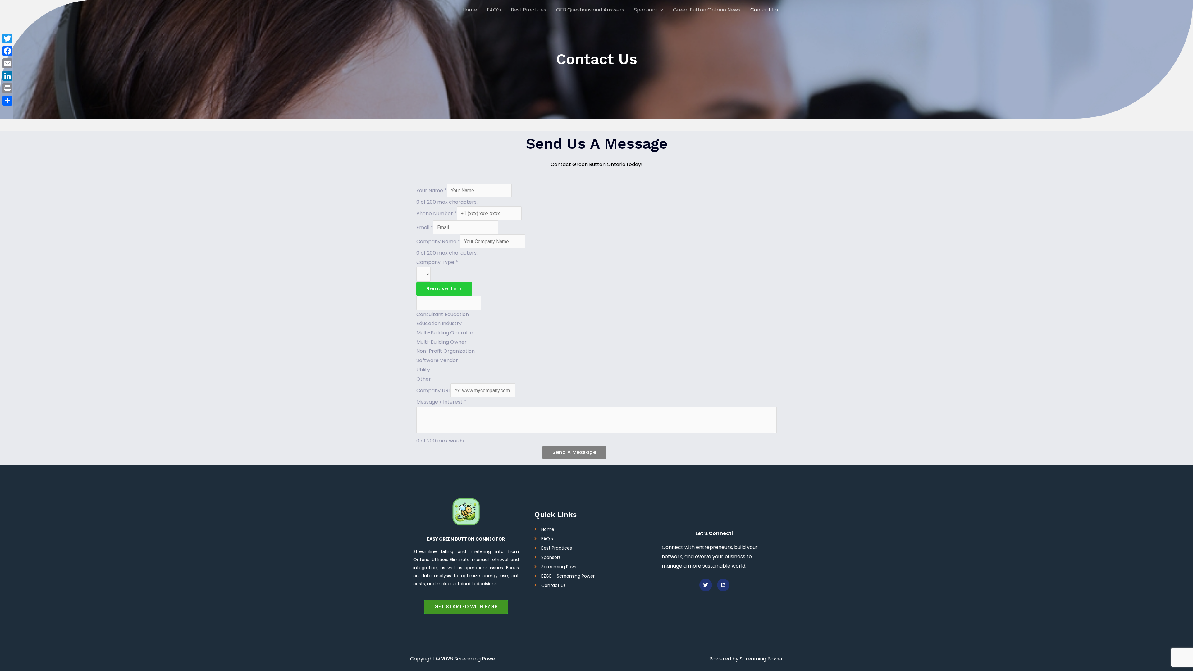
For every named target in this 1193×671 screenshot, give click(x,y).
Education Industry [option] (439, 323)
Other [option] (423, 379)
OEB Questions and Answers (590, 9)
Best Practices (528, 9)
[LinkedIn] (7, 76)
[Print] (7, 88)
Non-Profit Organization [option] (445, 351)
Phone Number (436, 213)
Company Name (438, 241)
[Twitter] (7, 38)
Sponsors (645, 9)
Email (424, 227)
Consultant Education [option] (442, 314)
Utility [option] (423, 369)
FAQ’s (494, 9)
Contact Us (764, 9)
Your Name (431, 190)
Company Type (437, 262)
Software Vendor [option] (437, 360)
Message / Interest (441, 402)
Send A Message (574, 452)
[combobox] (596, 325)
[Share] (7, 100)
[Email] (7, 63)
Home (469, 9)
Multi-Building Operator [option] (444, 332)
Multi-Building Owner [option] (441, 342)
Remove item (444, 288)
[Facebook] (7, 51)
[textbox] (448, 303)
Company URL (433, 390)
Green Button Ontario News (706, 9)
